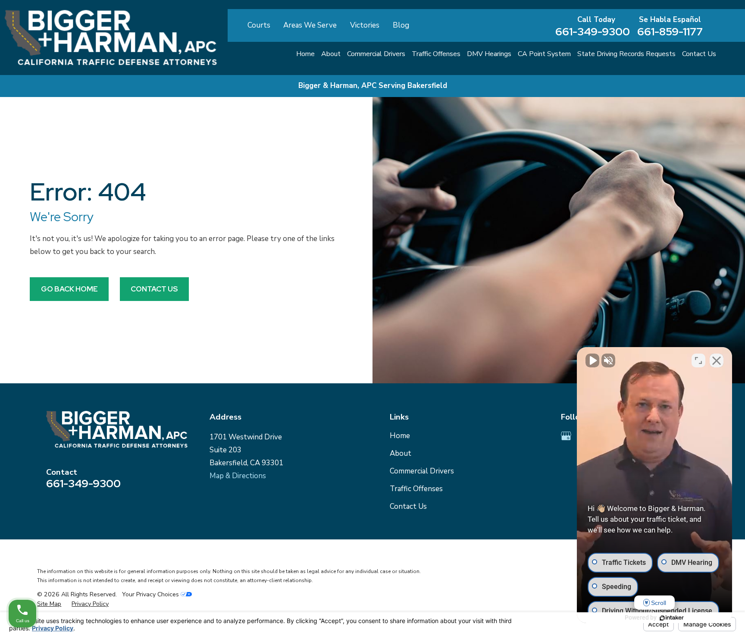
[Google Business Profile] (566, 436)
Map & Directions (238, 476)
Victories (364, 25)
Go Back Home (69, 289)
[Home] (110, 37)
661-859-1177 (670, 32)
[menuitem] (49, 604)
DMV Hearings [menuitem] (489, 54)
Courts (258, 25)
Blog (401, 25)
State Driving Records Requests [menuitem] (626, 54)
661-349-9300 (592, 32)
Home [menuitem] (305, 54)
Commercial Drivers (422, 471)
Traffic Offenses (416, 489)
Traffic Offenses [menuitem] (436, 54)
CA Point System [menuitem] (544, 54)
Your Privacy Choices (151, 594)
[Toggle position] (698, 360)
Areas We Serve (310, 25)
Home (400, 436)
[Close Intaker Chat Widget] (716, 360)
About (400, 453)
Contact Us (154, 289)
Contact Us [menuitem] (699, 54)
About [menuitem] (331, 54)
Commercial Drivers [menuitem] (376, 54)
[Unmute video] (592, 360)
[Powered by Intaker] (672, 617)
